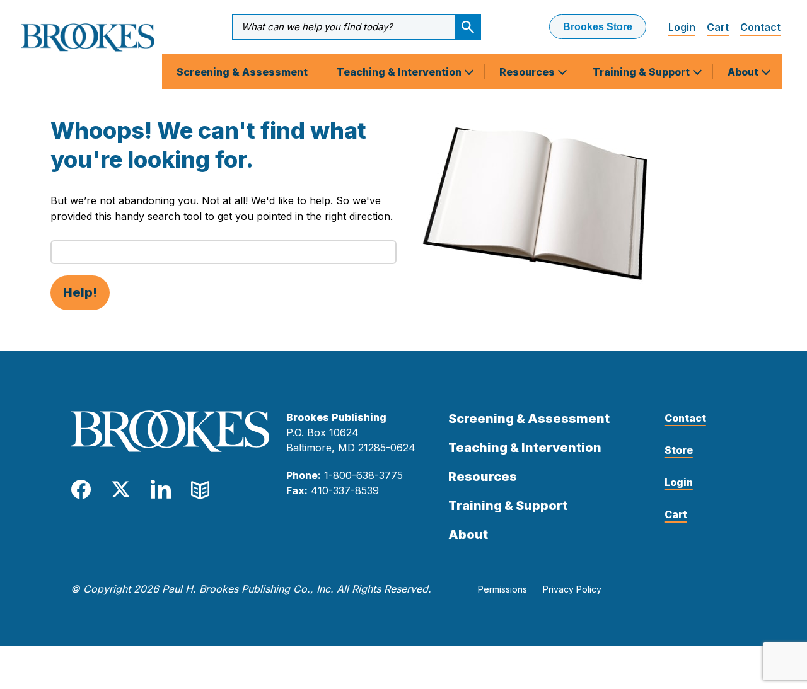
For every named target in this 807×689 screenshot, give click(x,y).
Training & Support (642, 72)
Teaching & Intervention (400, 72)
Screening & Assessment (242, 72)
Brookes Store (597, 26)
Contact (760, 27)
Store (679, 450)
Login (681, 27)
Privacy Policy (572, 589)
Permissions (502, 589)
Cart (718, 27)
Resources (528, 72)
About (744, 72)
